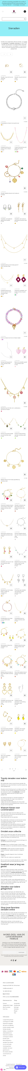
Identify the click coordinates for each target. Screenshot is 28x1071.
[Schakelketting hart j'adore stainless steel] (21, 607)
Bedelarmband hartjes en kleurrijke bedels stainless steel (7, 673)
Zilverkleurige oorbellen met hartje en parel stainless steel (20, 591)
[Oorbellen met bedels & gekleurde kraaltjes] (7, 207)
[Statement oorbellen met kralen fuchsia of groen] (21, 279)
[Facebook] (11, 960)
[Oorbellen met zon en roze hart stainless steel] (7, 550)
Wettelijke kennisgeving (14, 1067)
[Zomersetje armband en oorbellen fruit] (7, 634)
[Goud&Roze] (17, 151)
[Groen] (3, 622)
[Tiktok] (15, 960)
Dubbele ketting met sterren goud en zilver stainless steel (6, 292)
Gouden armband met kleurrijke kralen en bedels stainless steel (20, 507)
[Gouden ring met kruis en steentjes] (7, 65)
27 (14, 770)
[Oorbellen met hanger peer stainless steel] (21, 717)
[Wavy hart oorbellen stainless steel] (7, 744)
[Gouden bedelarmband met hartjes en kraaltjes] (14, 172)
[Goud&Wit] (1, 537)
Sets (15, 1012)
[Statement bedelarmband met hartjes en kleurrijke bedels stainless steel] (7, 494)
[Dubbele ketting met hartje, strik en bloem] (7, 136)
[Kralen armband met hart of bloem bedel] (14, 317)
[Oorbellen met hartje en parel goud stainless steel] (21, 207)
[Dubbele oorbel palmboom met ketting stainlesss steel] (21, 689)
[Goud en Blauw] (16, 151)
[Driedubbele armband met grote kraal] (14, 102)
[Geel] (15, 733)
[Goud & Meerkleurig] (1, 196)
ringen (25, 41)
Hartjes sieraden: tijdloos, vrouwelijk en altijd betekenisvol (8, 1031)
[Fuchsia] (16, 294)
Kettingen (16, 1007)
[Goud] (1, 81)
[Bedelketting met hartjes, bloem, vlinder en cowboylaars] (7, 578)
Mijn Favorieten (6, 1007)
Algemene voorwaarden (10, 1065)
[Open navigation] (3, 11)
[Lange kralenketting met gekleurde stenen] (21, 136)
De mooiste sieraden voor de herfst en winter (8, 1053)
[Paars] (2, 339)
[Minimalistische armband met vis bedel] (21, 744)
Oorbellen (16, 1009)
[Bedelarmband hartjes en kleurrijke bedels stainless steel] (7, 660)
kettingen (17, 43)
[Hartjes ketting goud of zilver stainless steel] (7, 350)
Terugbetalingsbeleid (10, 1064)
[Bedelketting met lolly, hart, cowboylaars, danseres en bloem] (14, 387)
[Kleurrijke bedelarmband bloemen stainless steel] (21, 660)
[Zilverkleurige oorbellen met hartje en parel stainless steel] (21, 578)
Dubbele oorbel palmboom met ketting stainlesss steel (20, 702)
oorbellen (12, 43)
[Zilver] (2, 124)
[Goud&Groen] (15, 151)
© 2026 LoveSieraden (9, 1068)
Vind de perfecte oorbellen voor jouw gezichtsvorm (7, 1048)
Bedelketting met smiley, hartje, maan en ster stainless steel (20, 563)
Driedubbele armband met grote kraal (10, 123)
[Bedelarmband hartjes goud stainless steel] (21, 634)
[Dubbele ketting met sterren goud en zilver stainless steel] (7, 279)
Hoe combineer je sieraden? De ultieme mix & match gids (8, 1042)
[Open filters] (3, 54)
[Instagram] (13, 960)
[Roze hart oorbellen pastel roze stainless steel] (21, 350)
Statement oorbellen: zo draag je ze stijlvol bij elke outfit (8, 1036)
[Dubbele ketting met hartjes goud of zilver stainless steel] (14, 244)
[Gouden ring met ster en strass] (21, 65)
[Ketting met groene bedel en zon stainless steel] (7, 422)
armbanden (5, 43)
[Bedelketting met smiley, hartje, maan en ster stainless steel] (21, 550)
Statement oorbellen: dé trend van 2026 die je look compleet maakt (8, 1025)
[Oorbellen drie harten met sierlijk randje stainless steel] (7, 689)
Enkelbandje (17, 1005)
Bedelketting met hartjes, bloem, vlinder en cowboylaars (7, 591)
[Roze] (1, 339)
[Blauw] (2, 622)
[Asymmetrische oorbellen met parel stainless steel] (7, 717)
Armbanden (17, 1003)
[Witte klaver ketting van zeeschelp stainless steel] (7, 522)
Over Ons (5, 1009)
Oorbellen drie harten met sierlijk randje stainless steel (7, 702)
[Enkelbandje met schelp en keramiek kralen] (7, 607)
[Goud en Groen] (15, 294)
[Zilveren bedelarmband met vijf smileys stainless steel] (21, 522)
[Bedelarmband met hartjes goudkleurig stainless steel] (14, 458)
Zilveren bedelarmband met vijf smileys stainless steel (21, 535)
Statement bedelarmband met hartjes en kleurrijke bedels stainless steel (7, 507)
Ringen (15, 1011)
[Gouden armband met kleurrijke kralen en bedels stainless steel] (21, 494)
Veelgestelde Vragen (8, 1005)
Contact (5, 1003)
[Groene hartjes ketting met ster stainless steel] (21, 422)
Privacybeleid (19, 1064)
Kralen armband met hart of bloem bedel (10, 337)
